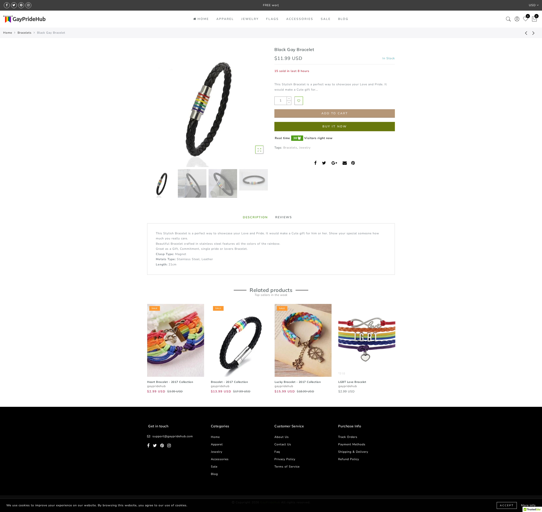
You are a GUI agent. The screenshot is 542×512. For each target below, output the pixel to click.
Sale (326, 19)
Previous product (523, 33)
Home (203, 19)
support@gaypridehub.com (172, 436)
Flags (272, 19)
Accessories (299, 19)
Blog (343, 19)
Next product (533, 33)
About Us (281, 437)
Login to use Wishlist (299, 101)
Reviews (283, 217)
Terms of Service (287, 467)
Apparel (225, 19)
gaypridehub (156, 386)
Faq (277, 452)
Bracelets (25, 33)
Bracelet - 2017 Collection (229, 382)
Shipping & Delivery (353, 452)
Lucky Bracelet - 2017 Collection (298, 382)
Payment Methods (351, 444)
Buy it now (334, 126)
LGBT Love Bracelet (352, 382)
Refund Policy (348, 459)
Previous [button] (155, 109)
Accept (507, 505)
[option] (207, 107)
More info (528, 505)
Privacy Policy (284, 459)
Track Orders (347, 437)
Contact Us (282, 444)
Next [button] (254, 109)
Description (255, 217)
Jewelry (250, 19)
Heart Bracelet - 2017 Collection (170, 382)
